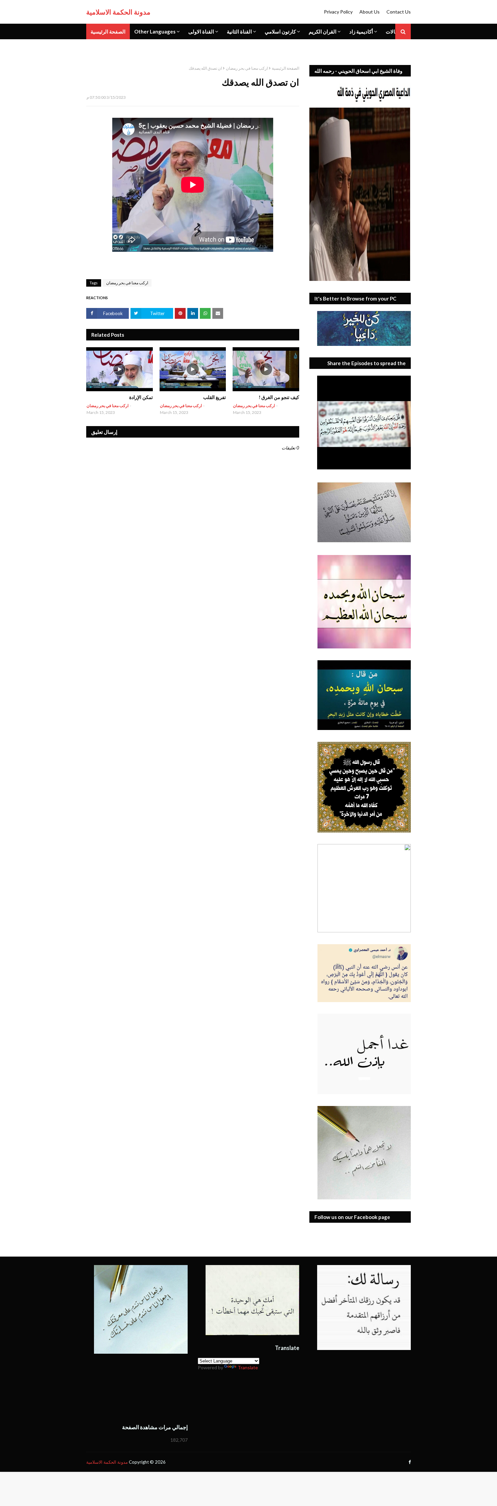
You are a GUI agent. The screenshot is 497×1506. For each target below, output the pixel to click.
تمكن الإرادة (141, 397)
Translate (248, 1367)
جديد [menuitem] (95, 47)
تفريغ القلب (214, 397)
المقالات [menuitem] (395, 31)
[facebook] (409, 1462)
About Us (369, 12)
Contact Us (398, 12)
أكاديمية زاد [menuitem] (361, 31)
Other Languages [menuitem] (154, 31)
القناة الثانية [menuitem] (239, 31)
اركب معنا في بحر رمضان (247, 68)
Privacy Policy (338, 12)
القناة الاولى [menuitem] (201, 31)
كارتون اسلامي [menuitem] (280, 31)
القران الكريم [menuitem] (322, 31)
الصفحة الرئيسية (285, 68)
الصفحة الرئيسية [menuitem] (108, 31)
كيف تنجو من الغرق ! (279, 397)
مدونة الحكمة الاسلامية (118, 12)
